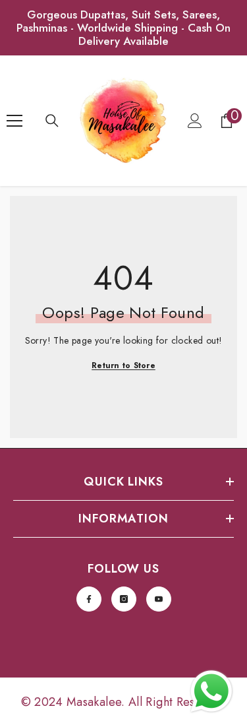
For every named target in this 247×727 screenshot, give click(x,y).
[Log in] (195, 120)
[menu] (14, 121)
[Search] (52, 121)
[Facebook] (88, 599)
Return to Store (123, 365)
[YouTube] (158, 599)
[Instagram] (123, 599)
